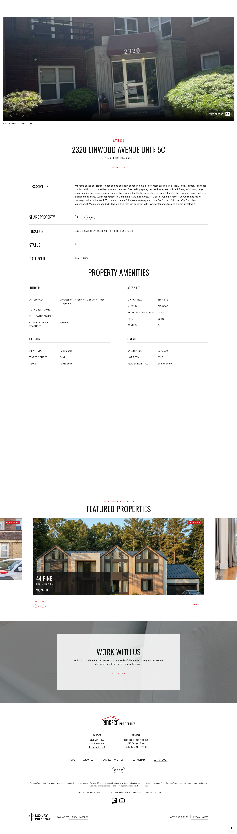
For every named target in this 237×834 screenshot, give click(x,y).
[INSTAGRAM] (115, 770)
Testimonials (139, 760)
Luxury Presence (78, 817)
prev (13, 114)
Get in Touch (160, 760)
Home (72, 760)
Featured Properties (112, 760)
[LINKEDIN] (122, 770)
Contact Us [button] (118, 673)
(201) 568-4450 (97, 740)
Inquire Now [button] (118, 167)
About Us (88, 760)
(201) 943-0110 (97, 743)
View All (196, 604)
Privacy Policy (199, 817)
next (21, 114)
